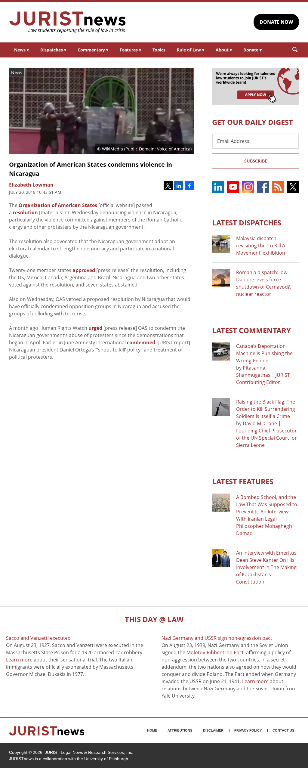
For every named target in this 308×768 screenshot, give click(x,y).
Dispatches (53, 50)
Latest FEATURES (242, 481)
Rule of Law (190, 50)
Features (130, 50)
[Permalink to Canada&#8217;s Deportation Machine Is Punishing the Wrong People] (221, 351)
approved (83, 270)
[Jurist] (67, 22)
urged (95, 328)
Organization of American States (58, 205)
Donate (252, 50)
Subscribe (255, 161)
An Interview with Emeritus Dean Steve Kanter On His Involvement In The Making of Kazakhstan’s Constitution (266, 567)
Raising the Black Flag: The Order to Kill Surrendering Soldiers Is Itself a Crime (265, 409)
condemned (141, 342)
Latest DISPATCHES (246, 223)
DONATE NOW (276, 22)
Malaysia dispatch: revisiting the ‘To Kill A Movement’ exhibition (260, 245)
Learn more (19, 659)
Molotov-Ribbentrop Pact (215, 652)
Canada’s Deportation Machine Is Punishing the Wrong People (264, 353)
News (21, 50)
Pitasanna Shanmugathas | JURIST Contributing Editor (263, 375)
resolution (25, 212)
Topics (158, 50)
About (224, 50)
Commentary (93, 50)
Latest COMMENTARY (251, 330)
